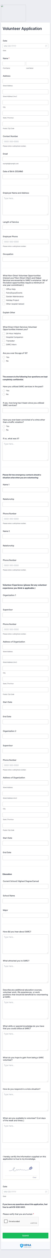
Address (6, 76)
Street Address (8, 86)
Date (4, 50)
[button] (46, 46)
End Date (7, 716)
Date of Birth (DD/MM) (13, 171)
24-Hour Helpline (13, 333)
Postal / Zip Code (8, 128)
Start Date (7, 702)
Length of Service (11, 222)
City (4, 107)
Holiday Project (12, 300)
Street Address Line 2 (10, 96)
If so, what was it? (11, 438)
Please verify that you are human (18, 1214)
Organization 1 (9, 595)
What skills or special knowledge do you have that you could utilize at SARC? (23, 1027)
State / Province (8, 118)
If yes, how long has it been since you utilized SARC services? (23, 404)
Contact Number (10, 136)
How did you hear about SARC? (17, 931)
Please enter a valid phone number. (14, 146)
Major (5, 910)
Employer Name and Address (16, 193)
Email (5, 154)
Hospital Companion (14, 337)
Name (6, 58)
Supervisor (8, 609)
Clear (34, 1177)
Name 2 (6, 531)
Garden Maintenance (15, 296)
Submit (25, 1235)
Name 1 (6, 484)
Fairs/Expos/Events (14, 293)
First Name (6, 68)
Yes (7, 357)
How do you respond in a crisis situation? (21, 1089)
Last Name (29, 68)
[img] (21, 1168)
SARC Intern (11, 344)
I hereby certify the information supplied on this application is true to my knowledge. (24, 1157)
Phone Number (9, 513)
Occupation (8, 254)
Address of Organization (14, 642)
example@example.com (11, 163)
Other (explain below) (15, 304)
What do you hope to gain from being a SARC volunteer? (23, 1058)
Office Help (11, 289)
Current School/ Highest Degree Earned (21, 881)
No (7, 361)
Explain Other (9, 312)
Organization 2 (9, 731)
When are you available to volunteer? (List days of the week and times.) (24, 1119)
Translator (10, 341)
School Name (9, 895)
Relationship (8, 499)
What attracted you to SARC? (16, 961)
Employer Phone (10, 236)
